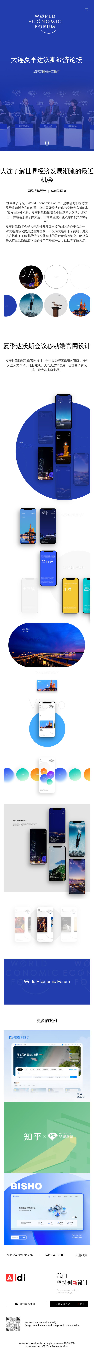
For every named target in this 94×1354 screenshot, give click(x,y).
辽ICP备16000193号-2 (57, 1346)
